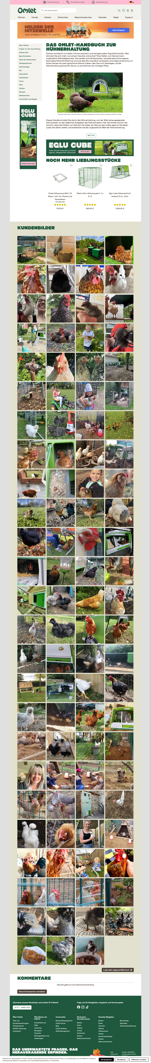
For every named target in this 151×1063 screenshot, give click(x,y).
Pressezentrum (18, 1026)
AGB (112, 1052)
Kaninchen (81, 1033)
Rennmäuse (124, 1021)
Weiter (91, 135)
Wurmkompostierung (128, 1026)
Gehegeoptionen (25, 63)
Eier (20, 70)
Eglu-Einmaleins (25, 56)
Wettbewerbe (24, 95)
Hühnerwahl (23, 52)
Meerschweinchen (84, 1038)
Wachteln (123, 1023)
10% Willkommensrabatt (77, 2)
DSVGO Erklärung (19, 1028)
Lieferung (37, 1028)
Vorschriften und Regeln (28, 99)
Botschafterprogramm (64, 1021)
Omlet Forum (61, 1023)
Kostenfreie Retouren (53, 2)
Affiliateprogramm (63, 1031)
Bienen (79, 1023)
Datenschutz (114, 1054)
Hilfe (21, 85)
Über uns (16, 1021)
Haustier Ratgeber (106, 1017)
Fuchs (21, 81)
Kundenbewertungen (21, 1023)
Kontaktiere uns (40, 1023)
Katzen (79, 1036)
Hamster (101, 1026)
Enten (79, 1025)
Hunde (79, 1030)
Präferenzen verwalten (138, 1059)
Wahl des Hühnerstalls (27, 60)
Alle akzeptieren (106, 1059)
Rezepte (22, 92)
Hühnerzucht (103, 1031)
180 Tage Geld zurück (102, 2)
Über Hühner (24, 45)
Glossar (22, 88)
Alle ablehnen (121, 1059)
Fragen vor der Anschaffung (29, 49)
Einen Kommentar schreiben (32, 991)
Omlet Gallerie (61, 1028)
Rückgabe (38, 1030)
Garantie (37, 1033)
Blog (57, 1026)
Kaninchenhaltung (105, 1036)
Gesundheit (23, 74)
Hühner (79, 1028)
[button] (118, 1017)
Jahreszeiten (23, 77)
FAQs (36, 1025)
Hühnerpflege (24, 67)
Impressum (17, 1031)
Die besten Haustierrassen (83, 1018)
